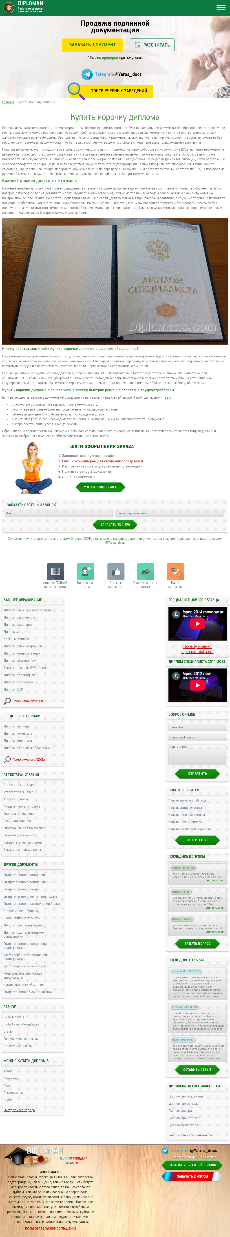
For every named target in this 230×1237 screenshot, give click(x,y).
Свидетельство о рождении (24, 875)
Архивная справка (17, 821)
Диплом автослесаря (184, 1104)
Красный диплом (16, 639)
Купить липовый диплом (186, 815)
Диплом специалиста (19, 618)
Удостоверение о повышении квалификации (25, 957)
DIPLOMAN (45, 1151)
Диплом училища (17, 727)
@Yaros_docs (115, 543)
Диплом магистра (17, 632)
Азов (7, 1086)
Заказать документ (92, 45)
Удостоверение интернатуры (25, 966)
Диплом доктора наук (20, 661)
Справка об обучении (19, 814)
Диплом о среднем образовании (28, 748)
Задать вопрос (197, 944)
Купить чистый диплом (185, 822)
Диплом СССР (13, 690)
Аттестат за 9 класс (18, 792)
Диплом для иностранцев (23, 646)
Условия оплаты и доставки (145, 585)
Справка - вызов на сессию (24, 828)
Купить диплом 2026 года (187, 801)
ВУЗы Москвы (14, 1017)
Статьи (8, 1032)
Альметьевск (13, 1093)
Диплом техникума (18, 734)
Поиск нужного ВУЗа (28, 701)
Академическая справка (22, 807)
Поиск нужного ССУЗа (29, 760)
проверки (110, 57)
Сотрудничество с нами (21, 1039)
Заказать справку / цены (22, 850)
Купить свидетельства (185, 808)
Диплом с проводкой (19, 675)
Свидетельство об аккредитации (28, 992)
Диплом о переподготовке (24, 925)
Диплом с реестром (18, 682)
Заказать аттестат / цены (23, 843)
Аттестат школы (16, 799)
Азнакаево (12, 1079)
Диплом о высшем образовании (28, 610)
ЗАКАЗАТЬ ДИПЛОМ (192, 1177)
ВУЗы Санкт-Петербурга (21, 1025)
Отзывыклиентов (115, 585)
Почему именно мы (18, 1046)
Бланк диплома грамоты (22, 918)
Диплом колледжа (18, 741)
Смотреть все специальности (190, 1135)
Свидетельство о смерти (22, 889)
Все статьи (197, 840)
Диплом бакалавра (18, 625)
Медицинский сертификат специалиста (23, 976)
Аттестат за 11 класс (19, 785)
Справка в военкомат (20, 835)
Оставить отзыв (197, 1070)
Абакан (9, 1071)
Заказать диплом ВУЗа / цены (26, 668)
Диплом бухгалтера (183, 1125)
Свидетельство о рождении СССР (28, 882)
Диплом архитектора (184, 1118)
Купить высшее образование (190, 829)
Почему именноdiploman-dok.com (197, 649)
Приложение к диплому (21, 911)
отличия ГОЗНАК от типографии (55, 585)
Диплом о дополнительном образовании (24, 935)
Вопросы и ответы (85, 585)
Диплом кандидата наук (22, 654)
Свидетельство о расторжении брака (32, 904)
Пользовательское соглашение (50, 1228)
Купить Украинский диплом (24, 985)
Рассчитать (156, 45)
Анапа (8, 1100)
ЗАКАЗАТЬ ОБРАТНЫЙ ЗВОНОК (192, 1165)
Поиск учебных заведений (118, 91)
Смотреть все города (19, 1110)
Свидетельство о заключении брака (31, 897)
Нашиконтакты (175, 585)
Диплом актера (180, 1111)
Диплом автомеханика (185, 1097)
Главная (8, 102)
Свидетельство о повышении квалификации (25, 946)
